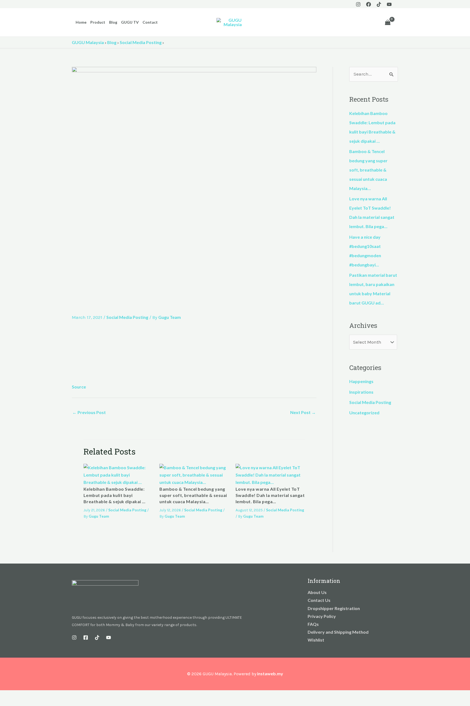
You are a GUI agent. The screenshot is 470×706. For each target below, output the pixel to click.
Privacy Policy (322, 616)
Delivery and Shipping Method (338, 632)
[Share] (29, 695)
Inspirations (361, 391)
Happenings (361, 381)
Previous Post (89, 412)
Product (97, 22)
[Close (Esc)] (41, 695)
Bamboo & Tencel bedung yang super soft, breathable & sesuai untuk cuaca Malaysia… (193, 495)
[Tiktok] (378, 4)
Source (79, 386)
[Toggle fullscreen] (17, 695)
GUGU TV (130, 22)
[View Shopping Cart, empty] (387, 22)
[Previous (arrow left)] (5, 703)
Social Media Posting (127, 317)
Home (81, 22)
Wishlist (316, 639)
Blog (113, 22)
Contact (150, 22)
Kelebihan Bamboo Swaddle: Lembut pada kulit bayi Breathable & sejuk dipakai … (115, 495)
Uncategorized (364, 412)
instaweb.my (270, 673)
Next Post (303, 412)
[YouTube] (389, 4)
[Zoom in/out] (5, 695)
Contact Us (319, 600)
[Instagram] (358, 4)
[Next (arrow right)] (17, 703)
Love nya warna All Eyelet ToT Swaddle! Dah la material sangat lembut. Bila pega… (270, 495)
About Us (317, 592)
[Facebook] (368, 4)
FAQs (313, 624)
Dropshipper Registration (334, 608)
